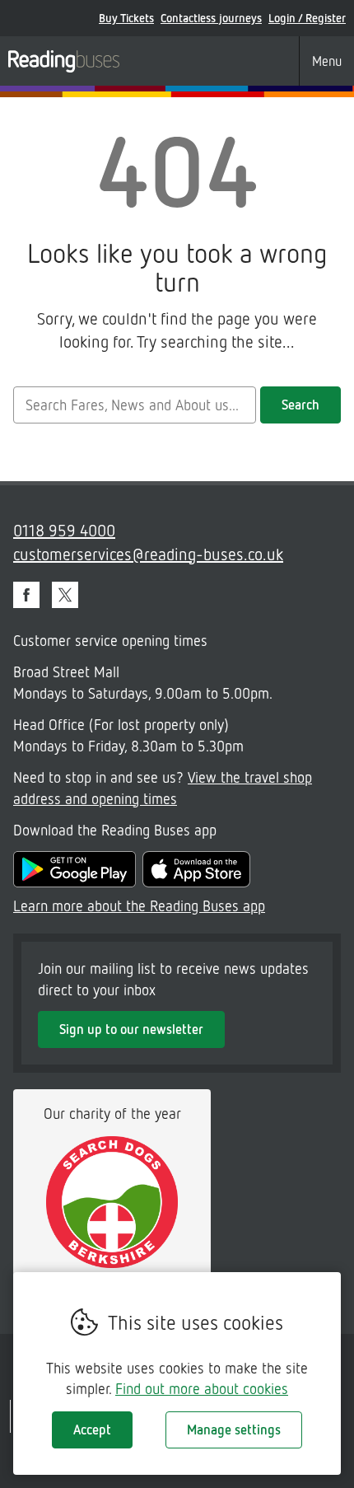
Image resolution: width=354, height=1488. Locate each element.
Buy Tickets (126, 18)
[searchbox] (134, 404)
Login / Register (307, 18)
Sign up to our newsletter (131, 1029)
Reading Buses (63, 61)
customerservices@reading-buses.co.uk (148, 554)
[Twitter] (65, 595)
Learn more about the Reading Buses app (139, 905)
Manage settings (234, 1429)
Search (300, 404)
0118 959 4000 (64, 530)
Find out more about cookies (201, 1388)
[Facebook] (26, 595)
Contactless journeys (211, 18)
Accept (92, 1429)
